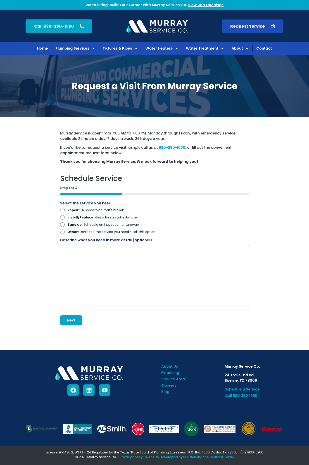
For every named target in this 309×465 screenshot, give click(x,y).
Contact (264, 48)
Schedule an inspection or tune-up (103, 224)
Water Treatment (202, 48)
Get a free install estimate (102, 217)
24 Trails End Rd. (239, 375)
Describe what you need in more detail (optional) (106, 240)
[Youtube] (104, 390)
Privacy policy (131, 457)
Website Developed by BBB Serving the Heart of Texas (189, 457)
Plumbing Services (72, 48)
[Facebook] (73, 390)
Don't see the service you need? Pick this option (111, 232)
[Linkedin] (89, 390)
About (237, 48)
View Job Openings (205, 4)
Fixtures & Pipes (117, 48)
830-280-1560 (172, 147)
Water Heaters (159, 48)
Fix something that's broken (95, 210)
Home (42, 48)
